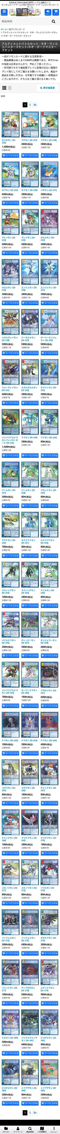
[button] (4, 12)
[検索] (54, 21)
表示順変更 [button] (49, 88)
